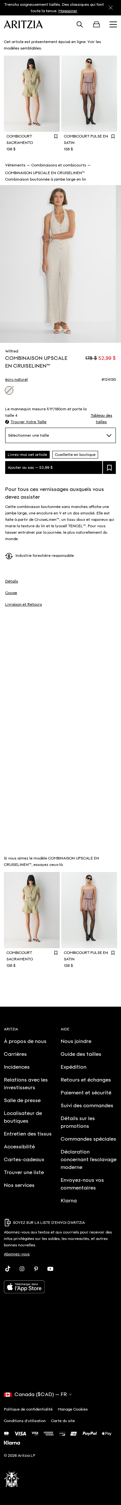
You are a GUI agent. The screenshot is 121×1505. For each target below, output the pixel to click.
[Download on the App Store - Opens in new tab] (60, 1286)
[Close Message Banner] (110, 7)
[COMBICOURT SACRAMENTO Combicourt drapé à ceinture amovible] (32, 94)
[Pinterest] (36, 1269)
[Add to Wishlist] (56, 136)
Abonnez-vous (17, 1254)
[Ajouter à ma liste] (109, 467)
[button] (25, 422)
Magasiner (67, 11)
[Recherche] (80, 24)
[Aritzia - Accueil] (23, 24)
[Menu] (113, 24)
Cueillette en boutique (75, 455)
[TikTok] (8, 1269)
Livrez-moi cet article (27, 455)
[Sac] (96, 24)
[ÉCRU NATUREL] (9, 390)
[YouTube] (50, 1269)
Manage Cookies (73, 1409)
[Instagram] (22, 1269)
